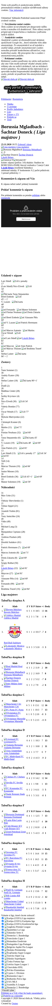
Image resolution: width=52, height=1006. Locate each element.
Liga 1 (20, 976)
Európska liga (28, 921)
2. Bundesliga (22, 987)
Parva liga (21, 979)
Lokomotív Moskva (13, 648)
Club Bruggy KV (12, 828)
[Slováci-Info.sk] (9, 79)
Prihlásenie (6, 99)
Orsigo (15, 1003)
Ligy (9, 112)
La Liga (21, 930)
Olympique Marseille (13, 721)
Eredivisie (22, 941)
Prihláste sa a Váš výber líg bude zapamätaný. (22, 993)
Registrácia (18, 99)
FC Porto (19, 710)
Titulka (10, 104)
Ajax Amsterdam (11, 753)
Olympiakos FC (11, 715)
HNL (20, 967)
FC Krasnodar (13, 789)
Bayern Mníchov (11, 612)
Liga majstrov (22, 147)
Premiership (20, 950)
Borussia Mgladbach (32, 149)
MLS (14, 981)
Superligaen (19, 958)
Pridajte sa (11, 117)
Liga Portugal (24, 944)
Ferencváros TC (11, 872)
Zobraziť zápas (24, 144)
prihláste (36, 195)
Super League (24, 953)
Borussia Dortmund (13, 817)
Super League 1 (21, 964)
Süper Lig (19, 956)
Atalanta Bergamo (12, 747)
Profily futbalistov (15, 109)
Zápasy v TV (13, 114)
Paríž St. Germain (12, 892)
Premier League (22, 927)
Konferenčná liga (30, 924)
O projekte (12, 106)
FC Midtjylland (14, 757)
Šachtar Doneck (26, 155)
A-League (20, 984)
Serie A (19, 932)
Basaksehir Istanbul (13, 910)
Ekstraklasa (19, 970)
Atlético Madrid (11, 618)
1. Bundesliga (22, 935)
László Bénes (7, 157)
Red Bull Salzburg (12, 642)
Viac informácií (16, 10)
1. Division (19, 973)
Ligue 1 (21, 938)
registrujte (5, 198)
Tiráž (9, 119)
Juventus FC (9, 855)
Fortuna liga (18, 961)
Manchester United (12, 904)
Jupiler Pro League (24, 947)
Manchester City (11, 706)
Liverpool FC (10, 742)
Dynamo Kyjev (11, 866)
